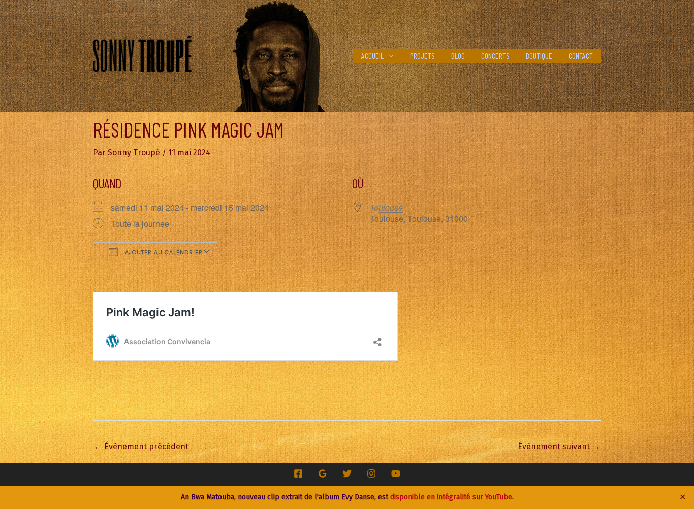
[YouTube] (395, 473)
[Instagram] (371, 473)
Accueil (372, 55)
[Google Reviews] (322, 473)
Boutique (539, 55)
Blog (458, 55)
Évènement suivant (559, 446)
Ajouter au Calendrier (163, 252)
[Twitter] (347, 473)
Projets (422, 55)
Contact (581, 55)
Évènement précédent (141, 446)
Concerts (495, 55)
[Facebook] (298, 473)
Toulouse (386, 207)
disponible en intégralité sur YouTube (451, 497)
